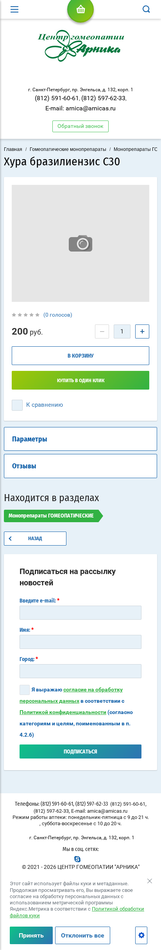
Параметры (29, 439)
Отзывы (24, 466)
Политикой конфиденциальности (63, 712)
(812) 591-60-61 (57, 98)
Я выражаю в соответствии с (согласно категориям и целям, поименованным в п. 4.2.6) (76, 712)
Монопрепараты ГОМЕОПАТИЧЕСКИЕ (51, 516)
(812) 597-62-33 (103, 98)
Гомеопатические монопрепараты (68, 149)
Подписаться (80, 752)
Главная (13, 149)
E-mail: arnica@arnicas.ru (80, 108)
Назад (35, 538)
